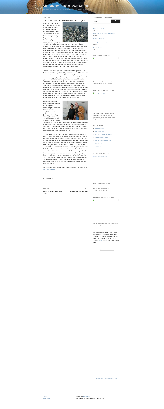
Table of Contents (99, 128)
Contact (45, 396)
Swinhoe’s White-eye (98, 38)
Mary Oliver (86, 396)
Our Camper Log (99, 131)
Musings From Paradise (66, 6)
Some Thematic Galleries (101, 137)
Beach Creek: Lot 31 (98, 29)
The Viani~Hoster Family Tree (103, 140)
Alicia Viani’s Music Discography (103, 134)
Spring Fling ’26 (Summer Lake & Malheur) (104, 33)
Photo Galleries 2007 (49, 169)
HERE (100, 240)
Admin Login (46, 398)
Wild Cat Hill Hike (97, 48)
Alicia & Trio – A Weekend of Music (102, 43)
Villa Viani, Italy (99, 144)
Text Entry (49, 178)
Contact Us (98, 147)
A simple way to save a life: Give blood (106, 378)
